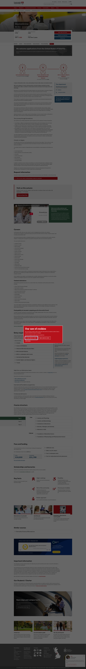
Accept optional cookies (31, 337)
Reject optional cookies (44, 337)
